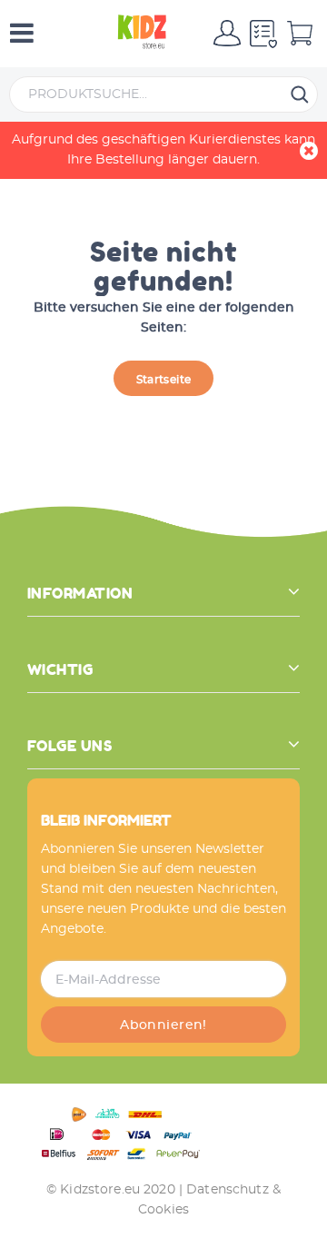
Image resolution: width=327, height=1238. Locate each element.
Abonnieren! (163, 1025)
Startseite (164, 379)
